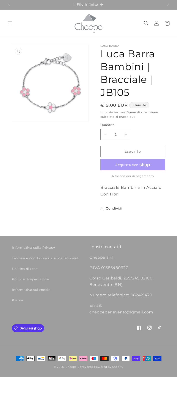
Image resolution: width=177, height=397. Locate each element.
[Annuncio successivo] (168, 5)
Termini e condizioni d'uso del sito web (45, 258)
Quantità (107, 125)
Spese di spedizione (142, 112)
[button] (10, 23)
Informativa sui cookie (31, 290)
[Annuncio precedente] (9, 5)
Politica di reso (25, 269)
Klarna (17, 300)
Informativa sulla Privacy (33, 247)
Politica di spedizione (30, 279)
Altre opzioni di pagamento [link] (133, 176)
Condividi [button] (114, 208)
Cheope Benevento (79, 366)
